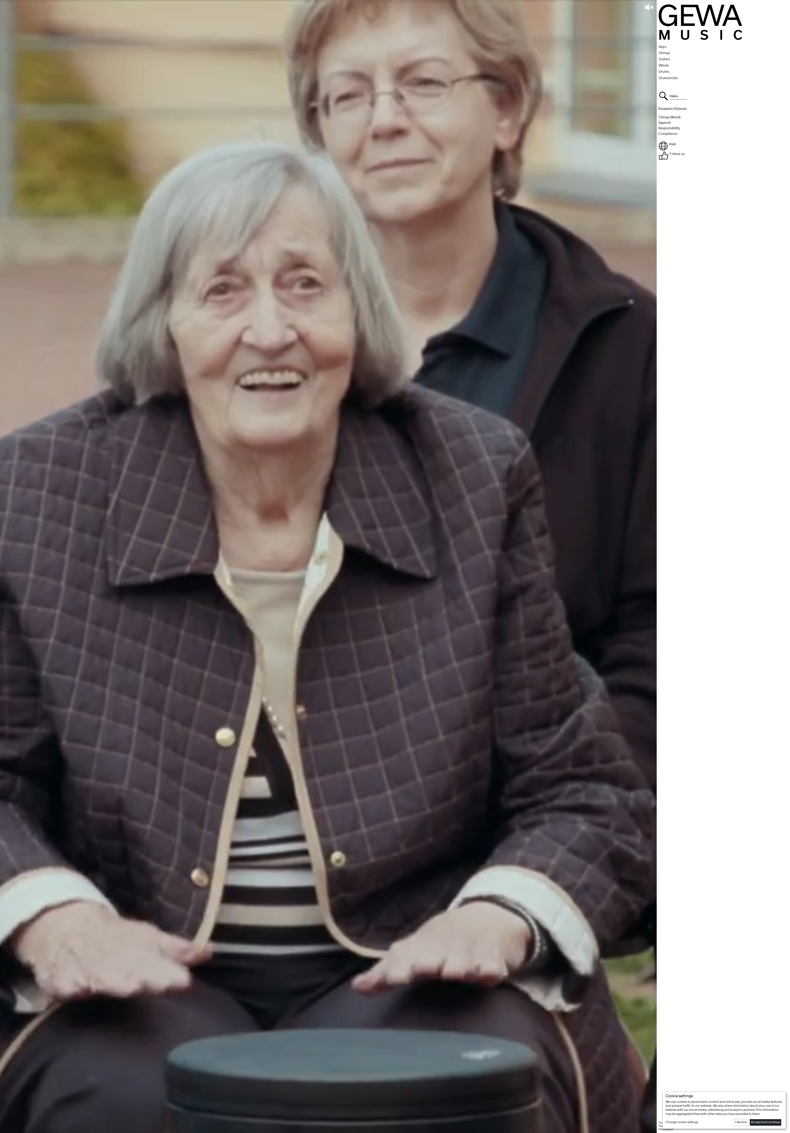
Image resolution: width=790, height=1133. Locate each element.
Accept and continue (765, 1122)
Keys (662, 47)
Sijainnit (664, 123)
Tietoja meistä (669, 117)
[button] (723, 146)
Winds (664, 65)
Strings (664, 53)
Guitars (664, 59)
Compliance (667, 133)
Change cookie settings (682, 1122)
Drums (664, 71)
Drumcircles (668, 78)
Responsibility (669, 128)
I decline (741, 1122)
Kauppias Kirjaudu (672, 108)
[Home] (700, 21)
